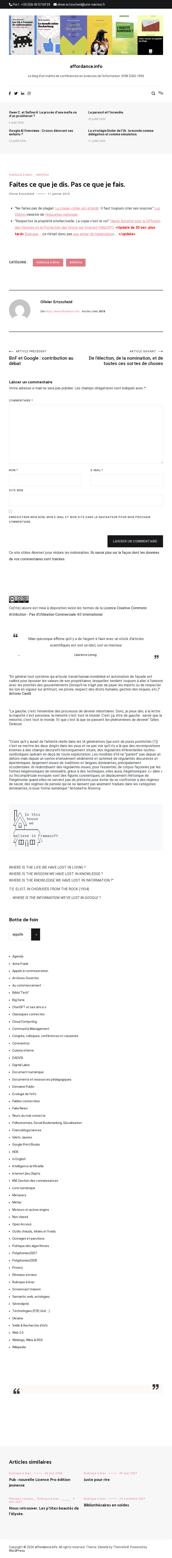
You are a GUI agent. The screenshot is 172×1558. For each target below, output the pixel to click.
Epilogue (31, 234)
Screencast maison (26, 1289)
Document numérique (28, 1072)
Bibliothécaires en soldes (106, 1505)
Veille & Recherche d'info (30, 1325)
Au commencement (26, 985)
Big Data (18, 1000)
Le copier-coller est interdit (77, 208)
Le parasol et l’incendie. (106, 112)
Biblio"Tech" (20, 992)
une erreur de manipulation (93, 234)
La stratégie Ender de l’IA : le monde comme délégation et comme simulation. (120, 132)
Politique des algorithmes (30, 1246)
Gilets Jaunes (22, 1137)
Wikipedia (42, 174)
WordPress (17, 1550)
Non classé (20, 1217)
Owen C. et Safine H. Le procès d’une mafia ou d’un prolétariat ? (43, 114)
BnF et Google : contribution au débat (41, 358)
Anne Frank (20, 964)
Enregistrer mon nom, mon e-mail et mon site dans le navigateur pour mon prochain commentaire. (79, 520)
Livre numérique (23, 1188)
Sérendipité (20, 1304)
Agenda (17, 956)
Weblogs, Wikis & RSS (27, 1340)
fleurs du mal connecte (28, 1115)
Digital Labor (21, 1065)
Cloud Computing (24, 1021)
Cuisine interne (23, 1050)
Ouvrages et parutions (28, 1238)
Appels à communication (30, 971)
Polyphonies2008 (24, 1260)
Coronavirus (21, 1043)
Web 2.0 (18, 1332)
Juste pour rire (97, 1479)
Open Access (22, 1224)
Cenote (103, 1547)
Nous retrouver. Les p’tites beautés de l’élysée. (44, 1511)
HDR (15, 1152)
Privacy (17, 1267)
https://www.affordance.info (62, 311)
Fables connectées (26, 1101)
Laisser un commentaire (135, 541)
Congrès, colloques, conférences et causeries (45, 1036)
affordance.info (86, 66)
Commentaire (21, 400)
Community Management (30, 1029)
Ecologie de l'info (24, 1094)
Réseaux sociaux (24, 1275)
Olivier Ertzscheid (21, 193)
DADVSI (17, 1058)
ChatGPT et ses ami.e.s (29, 1007)
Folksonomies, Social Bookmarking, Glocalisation (47, 1123)
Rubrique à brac (20, 174)
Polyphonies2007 (24, 1253)
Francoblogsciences (26, 1130)
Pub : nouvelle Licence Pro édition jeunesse (39, 1482)
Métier (17, 1202)
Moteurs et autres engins (30, 1210)
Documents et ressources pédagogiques (41, 1079)
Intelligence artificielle (28, 1166)
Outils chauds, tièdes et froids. (34, 1231)
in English (19, 1159)
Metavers (19, 1195)
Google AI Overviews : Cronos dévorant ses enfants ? (41, 132)
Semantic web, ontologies (31, 1296)
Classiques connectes (28, 1014)
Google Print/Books (26, 1144)
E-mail (97, 470)
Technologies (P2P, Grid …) (31, 1311)
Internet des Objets (26, 1173)
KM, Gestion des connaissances (35, 1180)
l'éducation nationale (61, 214)
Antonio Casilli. (20, 693)
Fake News (20, 1108)
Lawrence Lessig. (86, 655)
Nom (13, 470)
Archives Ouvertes (25, 978)
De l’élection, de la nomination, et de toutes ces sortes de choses (126, 358)
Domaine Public (23, 1086)
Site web (16, 490)
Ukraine (17, 1318)
